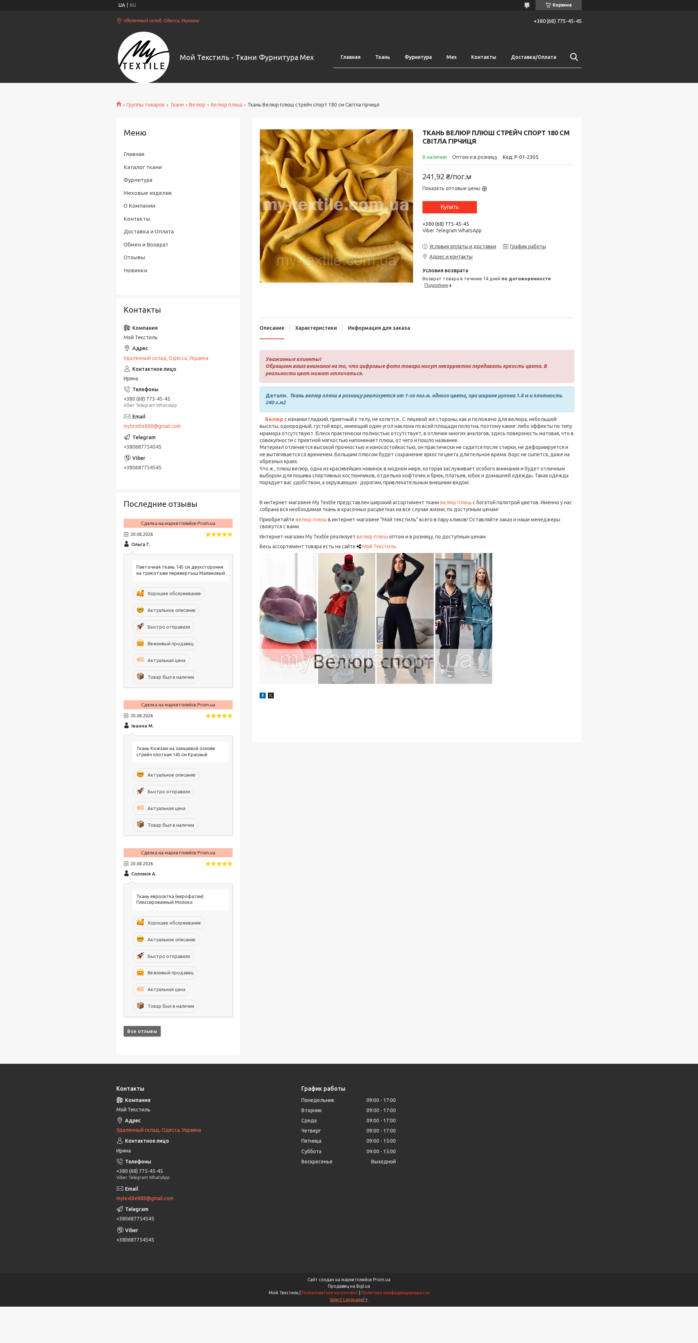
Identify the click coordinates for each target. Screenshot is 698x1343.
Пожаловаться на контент (330, 1292)
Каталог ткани (143, 167)
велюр (448, 502)
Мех (451, 57)
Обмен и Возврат (146, 244)
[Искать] (572, 57)
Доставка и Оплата (149, 231)
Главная (351, 57)
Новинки (135, 270)
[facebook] (263, 696)
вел (361, 537)
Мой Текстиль (379, 546)
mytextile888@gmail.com (152, 426)
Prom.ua (381, 1279)
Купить (450, 207)
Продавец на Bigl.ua (349, 1286)
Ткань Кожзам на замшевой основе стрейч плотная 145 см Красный (175, 751)
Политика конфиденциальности (395, 1292)
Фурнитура (418, 57)
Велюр (197, 105)
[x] (271, 696)
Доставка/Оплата (533, 57)
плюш (464, 502)
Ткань (382, 57)
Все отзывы (142, 1031)
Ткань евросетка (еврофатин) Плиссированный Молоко (170, 899)
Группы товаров (146, 105)
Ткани (177, 105)
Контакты (483, 57)
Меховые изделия (148, 193)
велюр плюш (311, 519)
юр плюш (377, 537)
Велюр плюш (226, 105)
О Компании (139, 206)
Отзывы (134, 257)
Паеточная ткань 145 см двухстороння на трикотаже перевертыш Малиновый (180, 570)
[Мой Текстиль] (143, 57)
